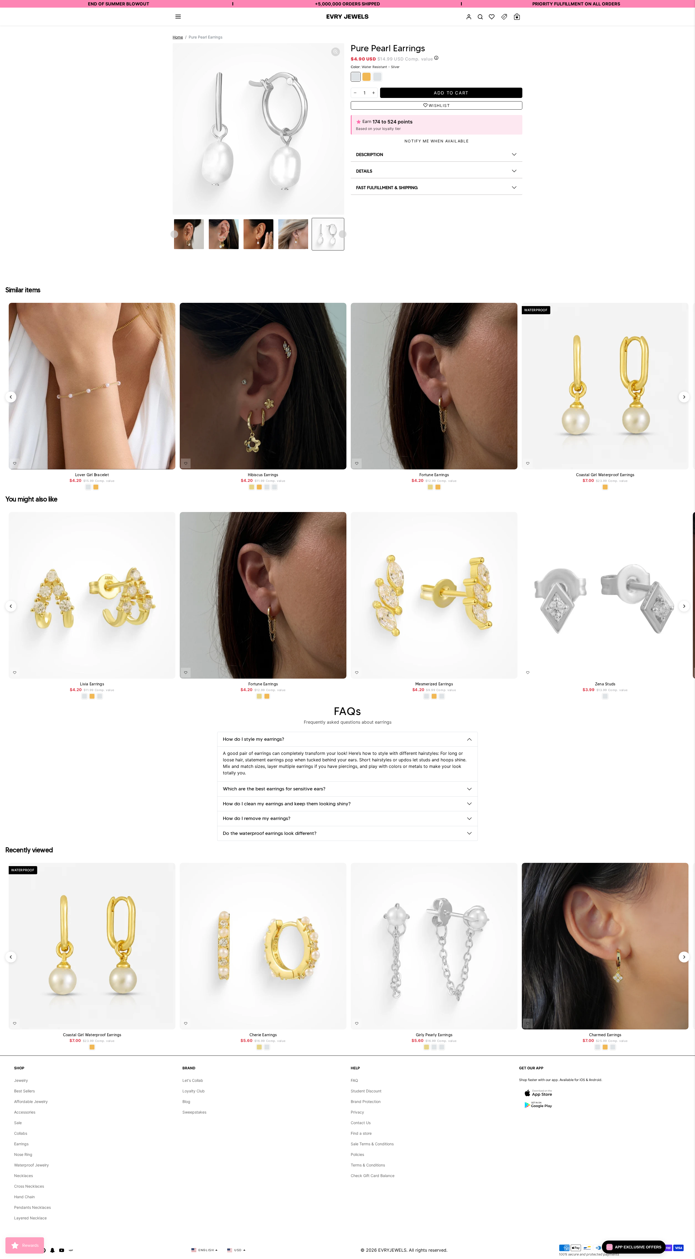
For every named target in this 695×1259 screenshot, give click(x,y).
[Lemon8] (70, 1250)
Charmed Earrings (605, 1035)
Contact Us (361, 1122)
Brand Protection (366, 1101)
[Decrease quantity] (355, 93)
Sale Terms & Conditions (372, 1144)
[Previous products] (10, 397)
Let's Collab (192, 1080)
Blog (186, 1101)
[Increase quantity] (373, 93)
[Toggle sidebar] (504, 16)
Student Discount (366, 1091)
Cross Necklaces (29, 1186)
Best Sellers (24, 1091)
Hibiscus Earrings (263, 475)
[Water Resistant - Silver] (356, 77)
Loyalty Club (193, 1091)
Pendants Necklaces (32, 1207)
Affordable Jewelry (31, 1101)
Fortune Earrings (434, 475)
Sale (18, 1122)
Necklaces (23, 1175)
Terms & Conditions (368, 1165)
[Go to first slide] (342, 234)
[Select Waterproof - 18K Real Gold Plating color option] (96, 487)
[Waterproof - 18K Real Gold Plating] (366, 77)
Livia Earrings (92, 684)
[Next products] (684, 397)
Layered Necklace (30, 1218)
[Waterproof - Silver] (377, 77)
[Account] (469, 16)
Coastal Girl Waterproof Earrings (605, 475)
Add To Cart (157, 462)
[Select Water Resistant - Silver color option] (88, 487)
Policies (357, 1154)
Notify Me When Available (437, 141)
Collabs (20, 1133)
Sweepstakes (194, 1112)
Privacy (357, 1112)
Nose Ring (23, 1154)
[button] (178, 16)
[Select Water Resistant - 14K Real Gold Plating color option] (251, 487)
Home (178, 37)
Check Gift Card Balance (372, 1175)
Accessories (24, 1112)
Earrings (21, 1144)
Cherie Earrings (263, 1035)
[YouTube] (61, 1250)
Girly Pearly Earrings (434, 1035)
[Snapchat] (52, 1250)
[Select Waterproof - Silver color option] (274, 487)
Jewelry (21, 1080)
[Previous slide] (174, 234)
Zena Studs (605, 684)
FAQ (354, 1080)
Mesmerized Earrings (434, 684)
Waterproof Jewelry (31, 1165)
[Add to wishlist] (15, 463)
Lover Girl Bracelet (92, 475)
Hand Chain (24, 1196)
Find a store (361, 1133)
